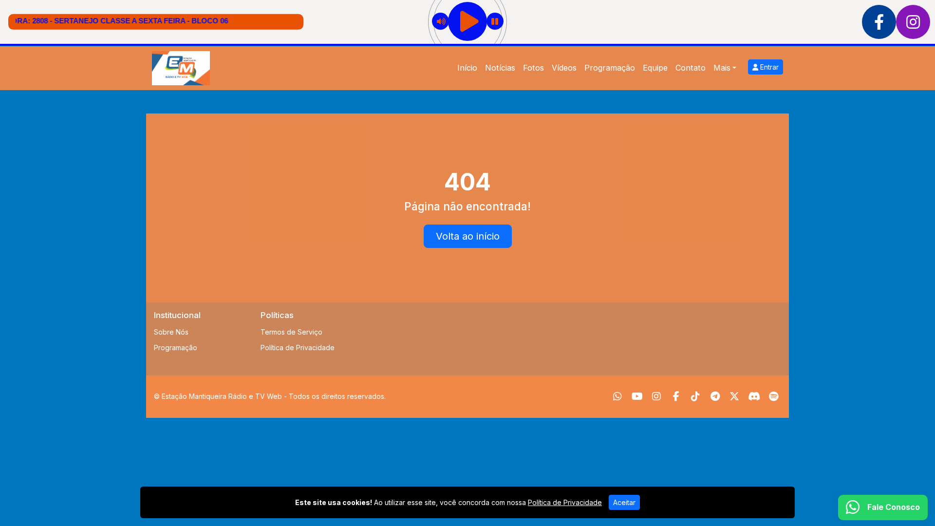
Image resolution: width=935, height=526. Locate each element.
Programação (609, 68)
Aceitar (624, 502)
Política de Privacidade (298, 347)
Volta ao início (468, 236)
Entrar (768, 67)
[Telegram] (715, 396)
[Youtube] (637, 396)
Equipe (655, 68)
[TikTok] (695, 396)
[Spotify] (773, 396)
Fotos (533, 68)
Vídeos (564, 68)
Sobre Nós (171, 332)
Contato (690, 68)
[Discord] (754, 396)
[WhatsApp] (617, 396)
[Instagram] (656, 396)
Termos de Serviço (291, 332)
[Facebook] (676, 396)
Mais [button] (721, 68)
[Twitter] (734, 396)
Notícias (500, 68)
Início (467, 68)
